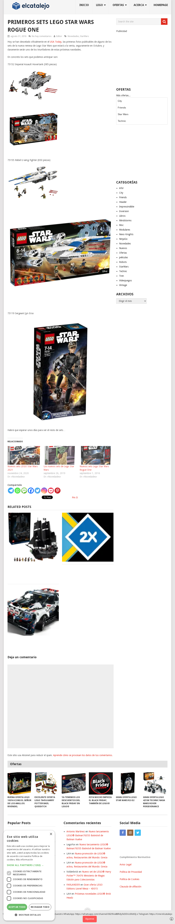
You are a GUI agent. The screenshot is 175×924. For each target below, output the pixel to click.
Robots (123, 262)
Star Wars (123, 114)
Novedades (73, 36)
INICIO (84, 5)
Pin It (75, 497)
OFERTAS (118, 5)
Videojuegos (125, 280)
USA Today (56, 41)
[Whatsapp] (18, 491)
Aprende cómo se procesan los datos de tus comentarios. (83, 755)
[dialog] (29, 875)
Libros (122, 215)
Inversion (124, 211)
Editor (59, 36)
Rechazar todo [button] (40, 907)
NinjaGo (123, 239)
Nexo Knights (126, 234)
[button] (29, 865)
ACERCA (139, 5)
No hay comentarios (41, 36)
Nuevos (123, 248)
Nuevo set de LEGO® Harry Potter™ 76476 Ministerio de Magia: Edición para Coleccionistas (88, 875)
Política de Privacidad (131, 871)
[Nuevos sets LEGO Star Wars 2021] (24, 455)
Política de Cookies (129, 879)
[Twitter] (38, 491)
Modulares (124, 229)
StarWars (84, 36)
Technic (122, 121)
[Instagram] (44, 491)
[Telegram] (11, 491)
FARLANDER (73, 884)
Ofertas (123, 252)
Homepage (161, 5)
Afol (121, 188)
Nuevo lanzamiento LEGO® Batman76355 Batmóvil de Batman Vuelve (87, 835)
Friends (122, 107)
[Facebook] (31, 491)
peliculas (123, 257)
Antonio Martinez (75, 831)
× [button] (51, 834)
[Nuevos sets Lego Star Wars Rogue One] (96, 455)
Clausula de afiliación (130, 886)
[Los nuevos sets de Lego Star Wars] (60, 455)
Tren (121, 275)
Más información (24, 859)
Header (123, 202)
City (120, 101)
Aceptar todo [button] (17, 907)
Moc (121, 225)
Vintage (123, 285)
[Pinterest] (57, 491)
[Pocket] (51, 491)
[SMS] (24, 491)
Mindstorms (125, 220)
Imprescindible (126, 206)
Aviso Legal (125, 864)
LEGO (99, 5)
